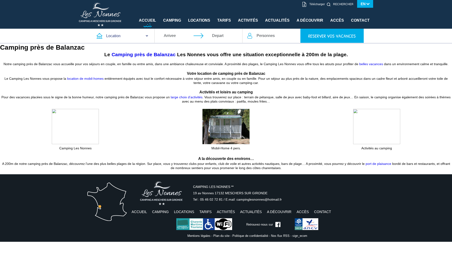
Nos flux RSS (280, 236)
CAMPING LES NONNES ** (213, 187)
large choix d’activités (186, 97)
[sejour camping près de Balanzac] (376, 126)
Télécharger (317, 4)
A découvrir (310, 20)
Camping (172, 20)
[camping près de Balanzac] (226, 126)
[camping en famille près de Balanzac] (75, 126)
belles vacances (371, 64)
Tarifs (224, 20)
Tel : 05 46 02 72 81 (208, 199)
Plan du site (221, 236)
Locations (199, 20)
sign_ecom (299, 236)
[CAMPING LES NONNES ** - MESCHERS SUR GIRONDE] (161, 193)
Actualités (277, 20)
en (363, 4)
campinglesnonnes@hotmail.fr (259, 199)
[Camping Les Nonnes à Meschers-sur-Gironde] (100, 14)
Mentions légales (198, 236)
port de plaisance (378, 164)
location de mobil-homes (85, 78)
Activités (248, 20)
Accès (337, 20)
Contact (360, 20)
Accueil (147, 20)
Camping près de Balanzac (144, 54)
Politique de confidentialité (250, 236)
